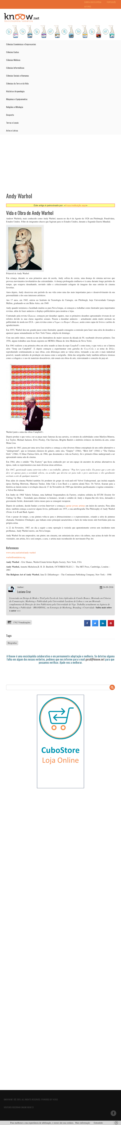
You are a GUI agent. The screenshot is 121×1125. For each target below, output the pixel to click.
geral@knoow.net (95, 659)
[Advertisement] (60, 161)
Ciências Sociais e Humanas (17, 75)
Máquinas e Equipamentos (16, 99)
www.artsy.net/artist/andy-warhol (21, 552)
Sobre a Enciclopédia (92, 2)
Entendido (98, 1122)
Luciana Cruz (24, 592)
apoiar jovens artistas (75, 505)
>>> (19, 610)
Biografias (12, 642)
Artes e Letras (12, 130)
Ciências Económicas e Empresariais (21, 44)
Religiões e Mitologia (14, 107)
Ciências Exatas (12, 52)
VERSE (55, 1099)
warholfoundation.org (15, 557)
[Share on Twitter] (95, 625)
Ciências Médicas (13, 59)
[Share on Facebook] (87, 625)
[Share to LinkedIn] (103, 625)
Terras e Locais (12, 122)
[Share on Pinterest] (111, 625)
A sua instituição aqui (75, 205)
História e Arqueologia (15, 91)
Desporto (10, 114)
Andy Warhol (19, 196)
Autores (87, 6)
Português (111, 2)
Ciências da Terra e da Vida (17, 83)
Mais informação (82, 1122)
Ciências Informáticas (15, 67)
